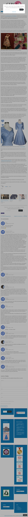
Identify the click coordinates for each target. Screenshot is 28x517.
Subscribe (21, 9)
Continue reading (14, 11)
